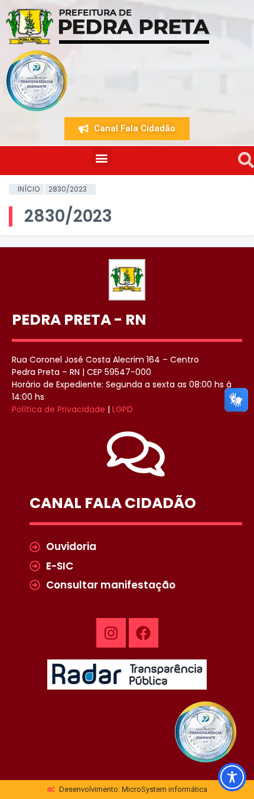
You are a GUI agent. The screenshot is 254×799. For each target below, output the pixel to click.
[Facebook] (143, 633)
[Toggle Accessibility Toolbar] (232, 777)
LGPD (122, 409)
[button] (102, 157)
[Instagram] (111, 633)
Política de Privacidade (58, 409)
